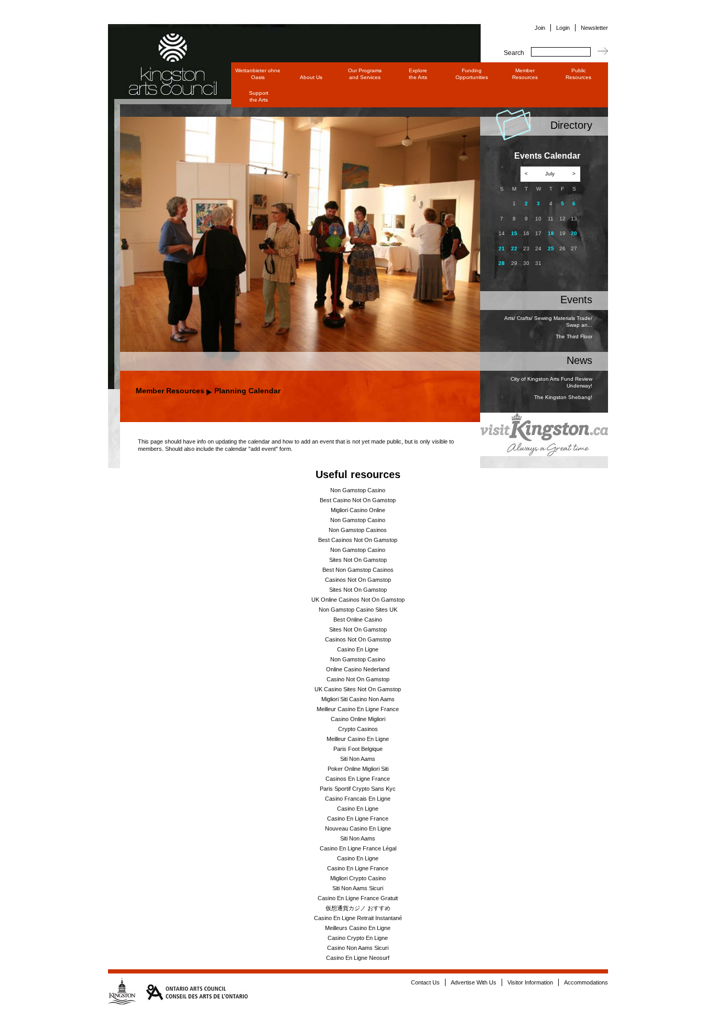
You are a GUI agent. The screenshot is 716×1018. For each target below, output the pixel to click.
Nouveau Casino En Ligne (358, 828)
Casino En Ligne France (357, 818)
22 (514, 248)
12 (562, 219)
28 (501, 263)
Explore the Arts (418, 74)
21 (501, 248)
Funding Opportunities (471, 74)
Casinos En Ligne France (358, 779)
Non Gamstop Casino (357, 490)
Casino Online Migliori (358, 719)
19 (562, 233)
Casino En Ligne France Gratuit (358, 898)
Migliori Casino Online (358, 510)
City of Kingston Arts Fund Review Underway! (551, 382)
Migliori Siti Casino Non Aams (358, 699)
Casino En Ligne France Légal (358, 848)
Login (563, 28)
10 (538, 219)
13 (574, 219)
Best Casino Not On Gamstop (358, 500)
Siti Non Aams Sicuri (357, 888)
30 (526, 263)
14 (501, 233)
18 (551, 233)
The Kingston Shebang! (563, 397)
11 (551, 219)
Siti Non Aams (357, 759)
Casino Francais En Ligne (357, 798)
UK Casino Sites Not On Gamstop (357, 689)
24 (538, 248)
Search (514, 53)
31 (538, 263)
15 (514, 233)
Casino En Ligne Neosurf (357, 958)
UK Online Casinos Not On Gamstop (358, 599)
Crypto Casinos (358, 729)
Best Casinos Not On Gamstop (357, 540)
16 (526, 233)
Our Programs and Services (365, 74)
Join (540, 28)
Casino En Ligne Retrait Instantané (358, 918)
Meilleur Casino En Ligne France (358, 709)
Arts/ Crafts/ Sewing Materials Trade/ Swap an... (548, 321)
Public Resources (578, 74)
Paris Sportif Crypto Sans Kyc (358, 788)
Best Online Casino (357, 619)
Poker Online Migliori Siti (358, 769)
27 (574, 248)
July (550, 173)
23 (526, 248)
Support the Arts (258, 96)
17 (538, 233)
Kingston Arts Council (163, 49)
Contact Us (425, 982)
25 (551, 248)
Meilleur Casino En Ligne (358, 739)
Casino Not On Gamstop (358, 679)
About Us (311, 77)
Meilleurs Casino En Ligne (357, 928)
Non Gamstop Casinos (358, 530)
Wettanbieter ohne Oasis (257, 74)
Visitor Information (530, 982)
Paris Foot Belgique (358, 749)
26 (562, 248)
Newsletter (594, 28)
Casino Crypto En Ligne (358, 938)
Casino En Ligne (357, 649)
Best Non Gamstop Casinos (358, 570)
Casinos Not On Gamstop (358, 580)
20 (574, 233)
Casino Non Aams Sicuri (357, 948)
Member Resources (525, 74)
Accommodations (586, 982)
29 (514, 263)
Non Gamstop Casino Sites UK (358, 609)
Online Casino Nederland (357, 669)
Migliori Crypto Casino (358, 878)
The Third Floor (574, 336)
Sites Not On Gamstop (358, 560)
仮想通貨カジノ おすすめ (358, 908)
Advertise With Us (473, 982)
